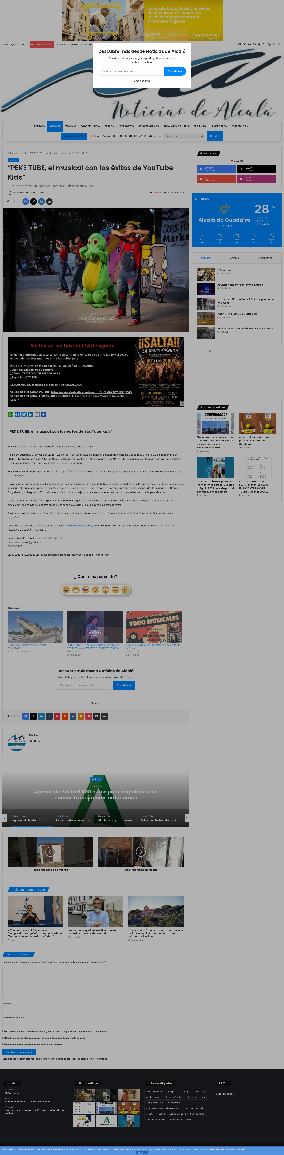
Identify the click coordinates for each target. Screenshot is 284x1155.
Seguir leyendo (142, 80)
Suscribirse (175, 71)
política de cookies (200, 1149)
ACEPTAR (142, 1153)
